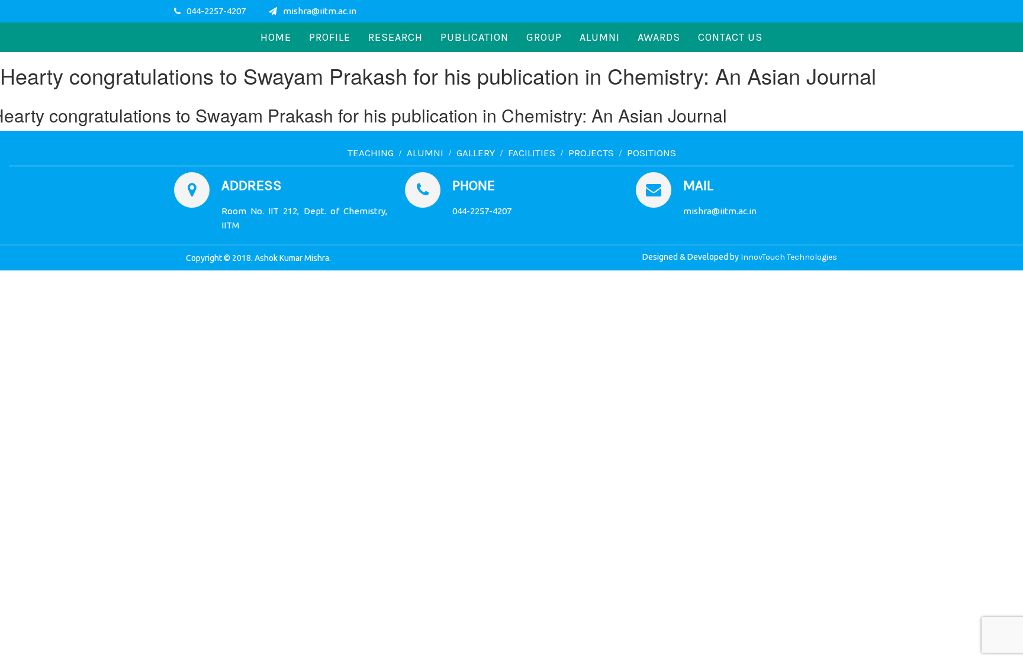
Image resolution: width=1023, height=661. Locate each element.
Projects (591, 153)
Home (275, 37)
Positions (651, 153)
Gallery (475, 153)
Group (544, 37)
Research (395, 37)
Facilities (531, 153)
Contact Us (730, 37)
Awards (659, 37)
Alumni (600, 37)
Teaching (371, 153)
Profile (329, 37)
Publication (474, 37)
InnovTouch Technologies (789, 257)
